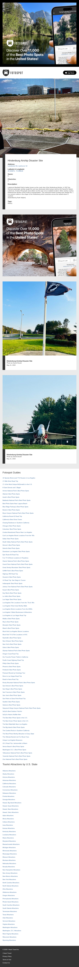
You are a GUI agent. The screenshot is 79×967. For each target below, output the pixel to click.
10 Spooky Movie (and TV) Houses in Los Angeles (19, 478)
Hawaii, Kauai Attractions (11, 806)
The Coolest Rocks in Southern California (16, 730)
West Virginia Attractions (10, 934)
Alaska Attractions (8, 774)
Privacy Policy (7, 956)
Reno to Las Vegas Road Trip (12, 676)
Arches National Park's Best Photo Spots (16, 491)
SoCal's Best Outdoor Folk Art (12, 711)
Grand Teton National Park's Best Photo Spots (18, 564)
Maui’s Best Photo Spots (10, 622)
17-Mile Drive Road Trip (10, 481)
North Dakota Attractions (10, 886)
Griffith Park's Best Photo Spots (13, 570)
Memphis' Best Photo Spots (11, 625)
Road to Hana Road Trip (10, 679)
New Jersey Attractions (10, 873)
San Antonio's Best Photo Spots (13, 686)
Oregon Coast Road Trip (11, 654)
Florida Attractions (8, 796)
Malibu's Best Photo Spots (11, 618)
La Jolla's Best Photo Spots (11, 596)
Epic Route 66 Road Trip (11, 554)
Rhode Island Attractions (10, 902)
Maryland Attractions (9, 841)
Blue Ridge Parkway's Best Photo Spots (15, 507)
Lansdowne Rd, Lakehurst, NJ (17, 166)
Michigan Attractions (9, 847)
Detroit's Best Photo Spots (11, 548)
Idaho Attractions (8, 815)
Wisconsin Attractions (9, 937)
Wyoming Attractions (9, 940)
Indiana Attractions (9, 822)
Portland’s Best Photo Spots (12, 670)
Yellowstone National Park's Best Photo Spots (17, 753)
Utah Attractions (8, 918)
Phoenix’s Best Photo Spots (11, 666)
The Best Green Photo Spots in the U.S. (15, 721)
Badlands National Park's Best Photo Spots (16, 500)
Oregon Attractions (9, 895)
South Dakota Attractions (11, 908)
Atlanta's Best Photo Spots (11, 494)
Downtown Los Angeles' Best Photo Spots (16, 551)
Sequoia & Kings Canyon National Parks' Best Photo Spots (22, 708)
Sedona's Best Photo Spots (11, 705)
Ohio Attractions (8, 889)
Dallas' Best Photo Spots (11, 539)
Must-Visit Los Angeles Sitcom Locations (16, 631)
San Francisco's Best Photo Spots (14, 692)
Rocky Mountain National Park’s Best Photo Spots (19, 682)
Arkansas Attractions (9, 780)
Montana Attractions (9, 860)
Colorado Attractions (9, 787)
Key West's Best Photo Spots (12, 593)
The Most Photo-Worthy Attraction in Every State (18, 734)
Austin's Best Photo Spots (11, 497)
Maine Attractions (8, 838)
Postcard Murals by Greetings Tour (14, 673)
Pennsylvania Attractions (10, 898)
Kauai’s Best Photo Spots (11, 590)
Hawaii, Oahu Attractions (11, 812)
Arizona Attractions (9, 777)
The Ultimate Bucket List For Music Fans (16, 737)
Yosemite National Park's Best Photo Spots (16, 756)
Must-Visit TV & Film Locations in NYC (15, 634)
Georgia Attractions (9, 799)
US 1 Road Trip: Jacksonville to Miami (15, 743)
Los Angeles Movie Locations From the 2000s (17, 609)
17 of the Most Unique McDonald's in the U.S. (17, 484)
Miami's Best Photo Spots (11, 628)
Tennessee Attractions (10, 911)
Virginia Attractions (9, 924)
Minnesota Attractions (10, 850)
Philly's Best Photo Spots (11, 663)
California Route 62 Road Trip (12, 516)
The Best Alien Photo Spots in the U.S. (15, 718)
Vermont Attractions (9, 921)
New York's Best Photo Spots (12, 644)
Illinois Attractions (8, 819)
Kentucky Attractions (9, 831)
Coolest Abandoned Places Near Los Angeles (17, 532)
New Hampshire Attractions (11, 870)
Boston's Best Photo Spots (11, 510)
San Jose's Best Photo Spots (12, 695)
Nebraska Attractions (9, 863)
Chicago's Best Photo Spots (12, 526)
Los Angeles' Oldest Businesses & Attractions (17, 612)
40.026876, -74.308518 (15, 171)
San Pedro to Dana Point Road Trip (14, 698)
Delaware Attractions (9, 793)
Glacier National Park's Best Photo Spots (16, 561)
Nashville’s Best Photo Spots (12, 638)
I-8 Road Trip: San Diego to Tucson (14, 580)
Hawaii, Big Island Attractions (12, 803)
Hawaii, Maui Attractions (10, 809)
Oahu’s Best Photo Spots (11, 647)
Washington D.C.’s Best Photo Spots (14, 750)
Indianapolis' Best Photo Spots (12, 583)
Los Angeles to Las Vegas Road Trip (14, 615)
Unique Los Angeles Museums (12, 740)
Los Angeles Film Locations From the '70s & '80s (18, 602)
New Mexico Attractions (10, 876)
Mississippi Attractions (10, 854)
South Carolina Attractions (11, 905)
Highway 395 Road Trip (10, 574)
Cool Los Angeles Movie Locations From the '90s (18, 535)
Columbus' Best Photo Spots (12, 529)
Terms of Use (7, 959)
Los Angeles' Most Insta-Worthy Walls (15, 606)
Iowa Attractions (8, 825)
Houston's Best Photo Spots (12, 577)
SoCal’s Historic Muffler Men (12, 714)
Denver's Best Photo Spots (11, 545)
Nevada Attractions (9, 866)
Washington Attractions (10, 927)
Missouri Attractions (9, 857)
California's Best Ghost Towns (12, 519)
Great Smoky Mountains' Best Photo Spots (16, 567)
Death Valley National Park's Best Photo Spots (18, 542)
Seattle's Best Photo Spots (11, 702)
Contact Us (6, 963)
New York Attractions (9, 879)
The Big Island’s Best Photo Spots (14, 727)
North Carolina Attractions (11, 882)
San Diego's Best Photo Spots (12, 689)
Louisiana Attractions (9, 835)
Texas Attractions (8, 914)
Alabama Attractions (9, 771)
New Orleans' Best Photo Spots (13, 641)
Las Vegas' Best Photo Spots (12, 599)
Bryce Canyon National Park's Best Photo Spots (18, 513)
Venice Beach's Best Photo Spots (13, 746)
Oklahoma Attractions (9, 892)
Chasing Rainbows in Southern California (16, 523)
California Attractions (9, 783)
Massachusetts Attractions (11, 844)
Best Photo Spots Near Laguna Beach (15, 503)
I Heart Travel (7, 953)
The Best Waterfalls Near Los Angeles (15, 724)
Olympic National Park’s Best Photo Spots (16, 650)
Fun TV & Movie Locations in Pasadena (15, 558)
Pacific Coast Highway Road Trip (13, 660)
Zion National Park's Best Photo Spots (15, 759)
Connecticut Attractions (10, 790)
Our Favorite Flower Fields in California (15, 657)
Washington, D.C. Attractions (12, 930)
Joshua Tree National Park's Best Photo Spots (18, 586)
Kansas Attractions (9, 828)
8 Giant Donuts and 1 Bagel (12, 487)
